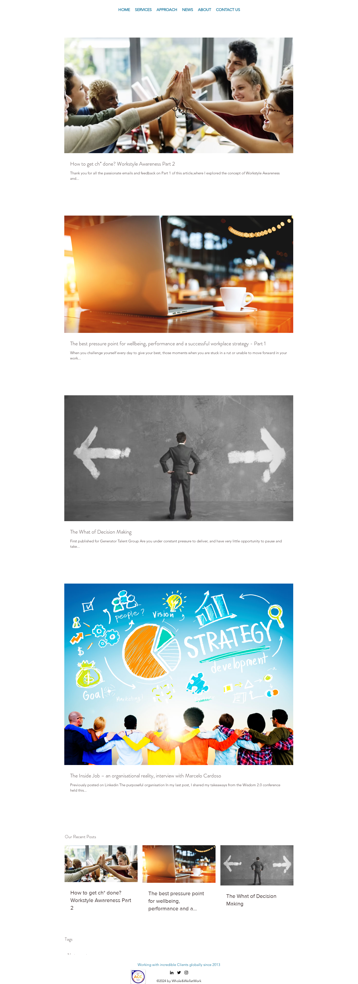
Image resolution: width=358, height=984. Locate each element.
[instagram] (186, 972)
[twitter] (179, 972)
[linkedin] (171, 972)
